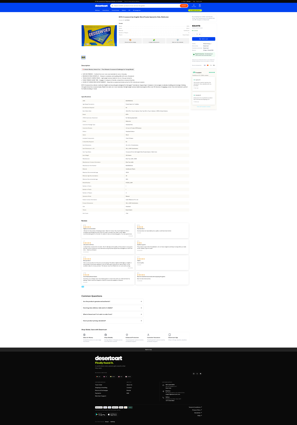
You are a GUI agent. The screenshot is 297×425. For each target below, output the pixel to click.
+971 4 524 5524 (170, 400)
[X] (197, 373)
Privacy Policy (197, 410)
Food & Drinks (115, 10)
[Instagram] (193, 373)
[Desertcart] (101, 6)
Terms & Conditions (195, 407)
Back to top (148, 349)
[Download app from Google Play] (100, 414)
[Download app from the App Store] (112, 414)
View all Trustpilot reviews (203, 106)
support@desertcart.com (173, 394)
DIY (129, 10)
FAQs (199, 415)
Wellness (97, 10)
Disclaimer (198, 413)
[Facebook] (200, 373)
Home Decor (105, 10)
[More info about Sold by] (211, 43)
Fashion (124, 10)
